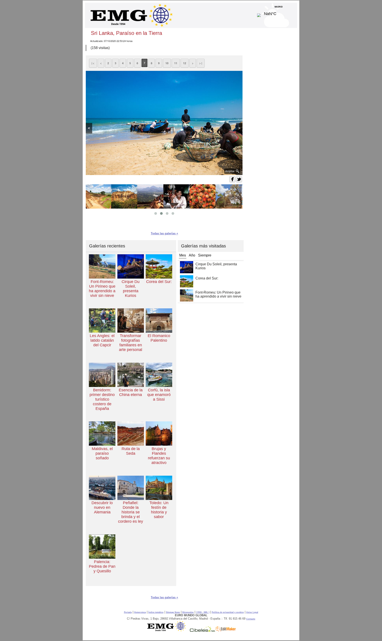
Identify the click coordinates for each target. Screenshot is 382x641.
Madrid (279, 12)
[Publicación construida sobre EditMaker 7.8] (225, 631)
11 (175, 63)
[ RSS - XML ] (202, 612)
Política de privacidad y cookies (228, 612)
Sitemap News (173, 612)
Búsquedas (188, 612)
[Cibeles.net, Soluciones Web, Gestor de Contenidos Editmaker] (202, 631)
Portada (128, 612)
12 (184, 63)
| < (93, 63)
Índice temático (156, 612)
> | (200, 63)
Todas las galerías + (164, 233)
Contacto (250, 619)
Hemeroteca (140, 612)
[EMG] (168, 631)
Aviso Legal (252, 612)
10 (166, 63)
